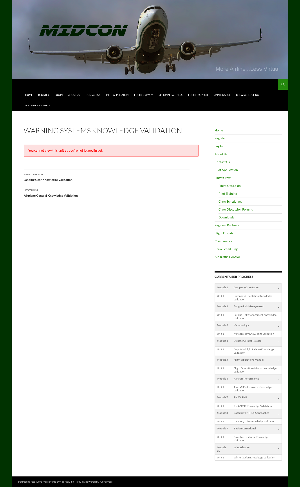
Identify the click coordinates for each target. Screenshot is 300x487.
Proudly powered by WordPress (94, 481)
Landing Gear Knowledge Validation (48, 177)
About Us (74, 94)
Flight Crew (142, 94)
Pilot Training (228, 193)
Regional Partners (171, 94)
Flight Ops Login (230, 185)
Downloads (226, 217)
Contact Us (93, 94)
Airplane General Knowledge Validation (51, 193)
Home (29, 94)
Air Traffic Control (38, 105)
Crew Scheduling (247, 94)
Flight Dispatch (198, 94)
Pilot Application (117, 94)
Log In (59, 94)
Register (43, 94)
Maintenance (221, 94)
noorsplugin (67, 481)
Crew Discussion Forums (236, 209)
